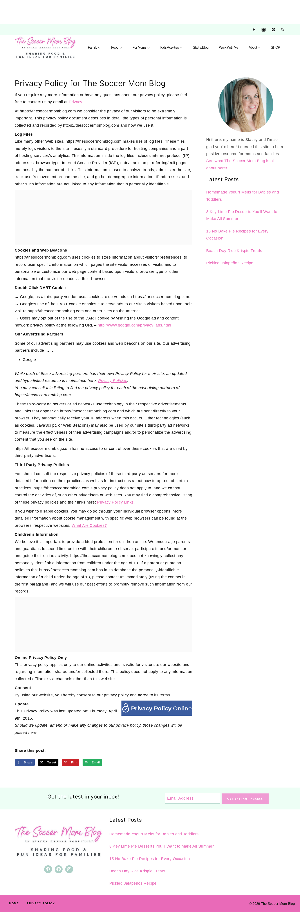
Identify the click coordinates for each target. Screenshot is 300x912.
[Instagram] (263, 30)
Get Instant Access (245, 798)
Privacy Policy (41, 903)
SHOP (275, 47)
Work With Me (228, 47)
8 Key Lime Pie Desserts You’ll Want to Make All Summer (161, 846)
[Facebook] (254, 30)
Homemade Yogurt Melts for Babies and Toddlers (154, 834)
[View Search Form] (282, 29)
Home (14, 903)
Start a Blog (200, 47)
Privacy (75, 102)
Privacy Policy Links (115, 502)
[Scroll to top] (289, 895)
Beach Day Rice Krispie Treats (234, 250)
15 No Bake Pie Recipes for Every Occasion (149, 859)
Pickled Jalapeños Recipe (229, 263)
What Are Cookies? (89, 525)
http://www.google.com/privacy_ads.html (134, 325)
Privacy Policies (112, 380)
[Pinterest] (273, 30)
